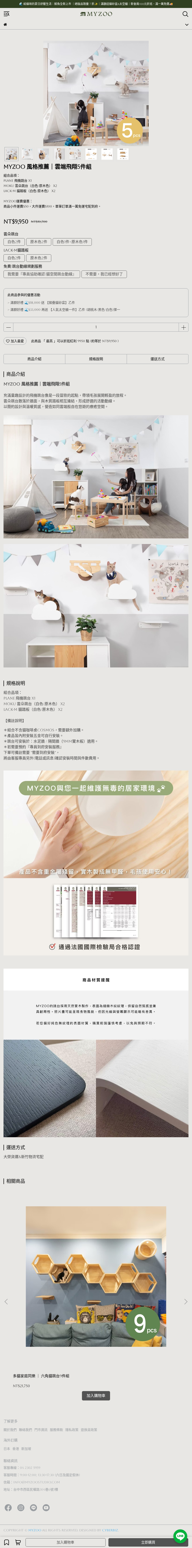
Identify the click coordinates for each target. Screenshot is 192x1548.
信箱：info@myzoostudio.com (32, 1482)
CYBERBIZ (110, 1530)
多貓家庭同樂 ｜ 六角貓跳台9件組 (41, 1376)
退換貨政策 (89, 1430)
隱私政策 (71, 1430)
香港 (15, 1449)
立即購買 (148, 1542)
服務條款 (56, 1430)
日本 (7, 1449)
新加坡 (26, 1449)
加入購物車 (65, 1542)
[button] (185, 1301)
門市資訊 (41, 1430)
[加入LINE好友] (180, 1536)
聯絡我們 (25, 1430)
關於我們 (10, 1430)
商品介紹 (34, 359)
